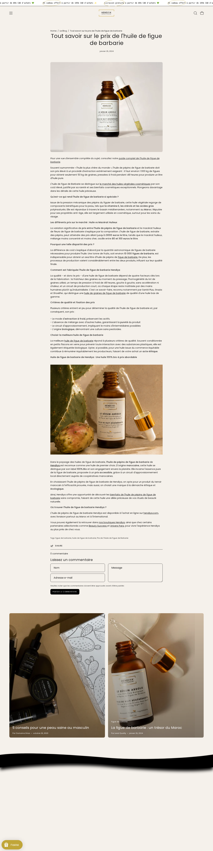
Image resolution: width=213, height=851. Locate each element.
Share (59, 545)
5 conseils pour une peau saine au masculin (50, 727)
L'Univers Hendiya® (19, 773)
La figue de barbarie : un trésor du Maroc (146, 727)
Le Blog (63, 30)
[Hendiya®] (106, 13)
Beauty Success (98, 525)
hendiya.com (150, 513)
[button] (195, 13)
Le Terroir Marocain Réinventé (25, 800)
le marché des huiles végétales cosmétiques (125, 184)
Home (53, 30)
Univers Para (117, 525)
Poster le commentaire (65, 592)
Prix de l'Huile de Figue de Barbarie (112, 538)
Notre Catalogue (18, 778)
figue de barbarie (63, 538)
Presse (13, 787)
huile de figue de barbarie (78, 340)
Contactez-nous (18, 809)
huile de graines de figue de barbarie (105, 293)
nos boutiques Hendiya (112, 522)
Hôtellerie (14, 782)
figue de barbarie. (128, 257)
